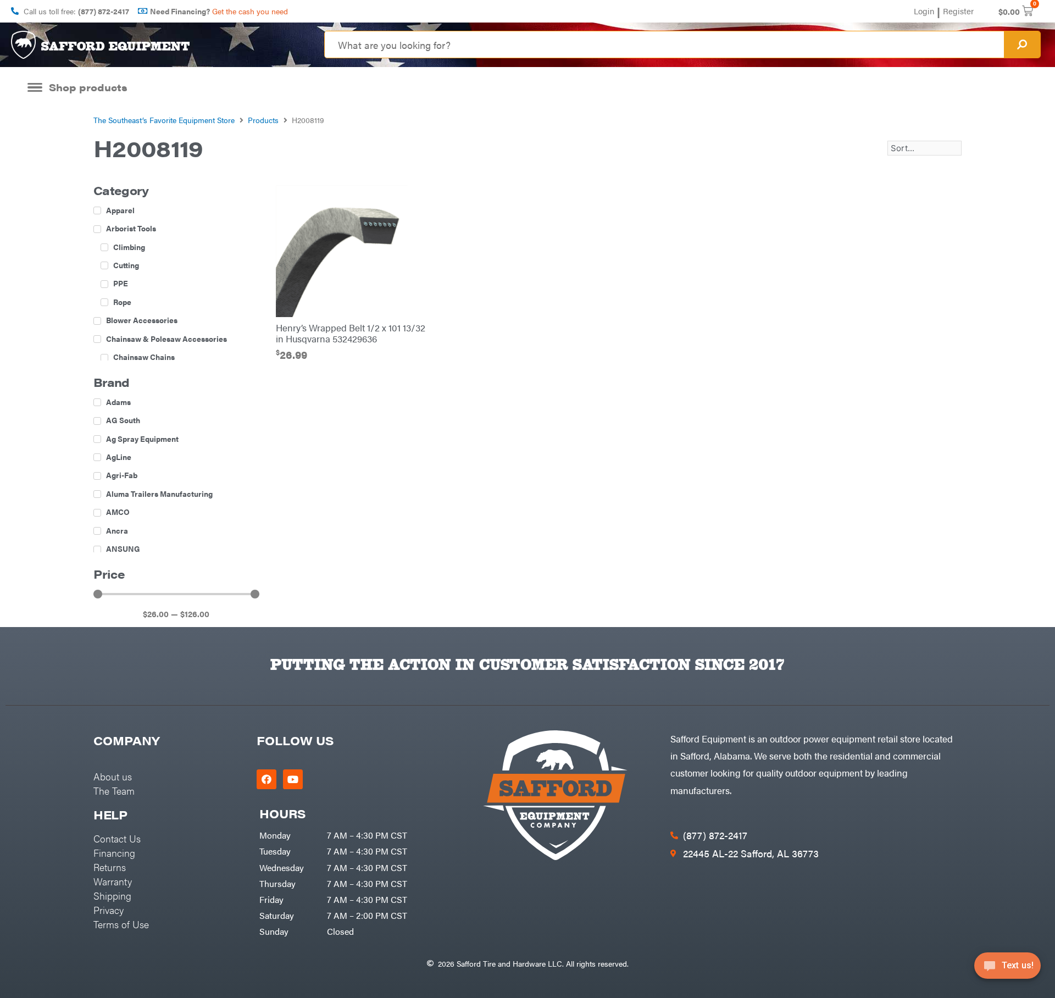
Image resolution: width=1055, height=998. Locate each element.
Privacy (108, 910)
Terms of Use (121, 924)
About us (112, 776)
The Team (114, 790)
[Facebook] (266, 779)
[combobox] (664, 44)
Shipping (112, 895)
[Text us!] (1007, 969)
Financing (114, 853)
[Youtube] (293, 779)
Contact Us (117, 838)
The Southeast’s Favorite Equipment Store (164, 119)
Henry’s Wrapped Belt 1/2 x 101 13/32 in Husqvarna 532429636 (350, 333)
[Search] (1022, 44)
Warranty (112, 881)
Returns (109, 867)
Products (263, 119)
